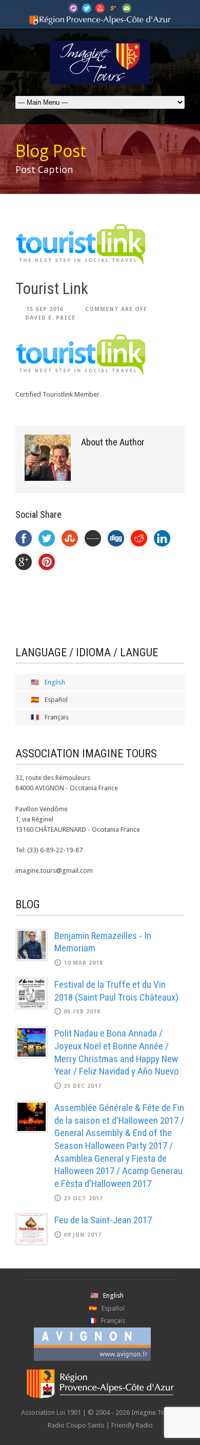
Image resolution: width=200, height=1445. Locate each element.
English (55, 682)
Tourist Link (51, 288)
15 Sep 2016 (45, 309)
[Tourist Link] (100, 244)
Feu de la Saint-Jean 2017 (103, 1220)
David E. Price (50, 318)
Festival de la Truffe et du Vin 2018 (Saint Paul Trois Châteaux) (116, 991)
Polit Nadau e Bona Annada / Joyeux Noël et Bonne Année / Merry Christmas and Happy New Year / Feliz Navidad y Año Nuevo (116, 1052)
